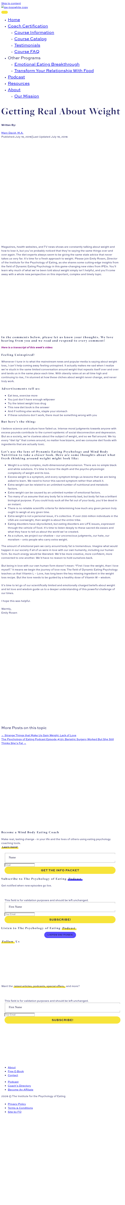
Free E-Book (16, 1071)
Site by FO (14, 1112)
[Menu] (4, 12)
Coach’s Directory (19, 1085)
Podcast (13, 1082)
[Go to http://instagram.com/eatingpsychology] (60, 955)
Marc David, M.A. (12, 133)
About (12, 1067)
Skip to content (11, 3)
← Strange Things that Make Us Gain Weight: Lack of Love (38, 735)
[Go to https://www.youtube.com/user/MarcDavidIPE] (60, 973)
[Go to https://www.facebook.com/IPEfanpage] (60, 961)
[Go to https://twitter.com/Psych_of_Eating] (60, 949)
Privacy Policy (17, 1104)
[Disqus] (60, 786)
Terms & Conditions (20, 1108)
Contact (13, 1075)
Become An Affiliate (20, 1089)
